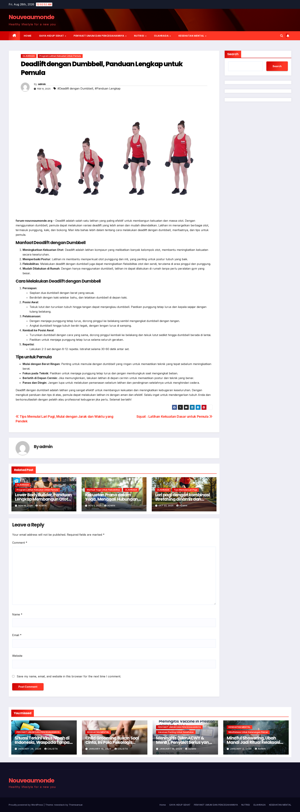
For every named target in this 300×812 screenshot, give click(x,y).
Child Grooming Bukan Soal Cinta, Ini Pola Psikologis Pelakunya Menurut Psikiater (113, 742)
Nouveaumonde (31, 17)
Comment (19, 542)
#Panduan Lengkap (107, 88)
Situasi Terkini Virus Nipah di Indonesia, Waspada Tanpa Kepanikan (42, 742)
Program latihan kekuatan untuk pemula (60, 56)
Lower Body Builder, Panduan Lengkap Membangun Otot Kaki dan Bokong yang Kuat (43, 499)
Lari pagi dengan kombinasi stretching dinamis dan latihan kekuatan (182, 499)
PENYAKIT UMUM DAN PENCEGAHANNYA (99, 35)
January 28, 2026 (30, 748)
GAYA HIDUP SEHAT (52, 35)
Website (17, 655)
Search (233, 54)
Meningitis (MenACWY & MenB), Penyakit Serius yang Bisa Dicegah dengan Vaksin (184, 742)
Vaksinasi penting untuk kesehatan (176, 732)
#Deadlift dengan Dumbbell (75, 88)
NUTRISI (139, 35)
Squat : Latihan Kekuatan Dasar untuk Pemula (172, 416)
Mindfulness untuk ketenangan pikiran (248, 732)
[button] (281, 35)
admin (42, 84)
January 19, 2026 (100, 748)
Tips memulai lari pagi (185, 489)
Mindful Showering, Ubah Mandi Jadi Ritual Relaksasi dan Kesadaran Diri (253, 742)
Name (17, 614)
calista (52, 748)
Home (27, 35)
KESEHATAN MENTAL (191, 35)
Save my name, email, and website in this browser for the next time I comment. (69, 676)
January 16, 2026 (171, 748)
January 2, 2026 (241, 748)
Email (17, 635)
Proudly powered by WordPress (26, 804)
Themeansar (75, 804)
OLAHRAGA (161, 35)
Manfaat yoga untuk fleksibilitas (103, 489)
